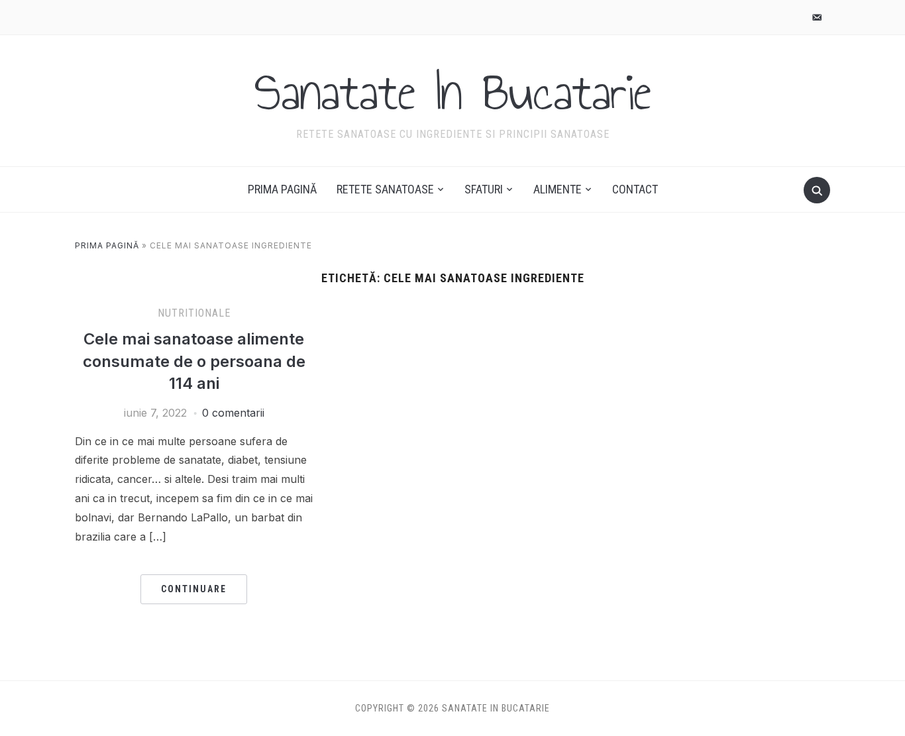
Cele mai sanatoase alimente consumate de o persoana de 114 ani (194, 361)
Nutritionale (194, 313)
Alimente (557, 189)
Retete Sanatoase (385, 189)
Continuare (194, 589)
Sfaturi (483, 189)
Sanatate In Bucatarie (452, 92)
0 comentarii (233, 412)
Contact (635, 189)
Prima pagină (282, 189)
